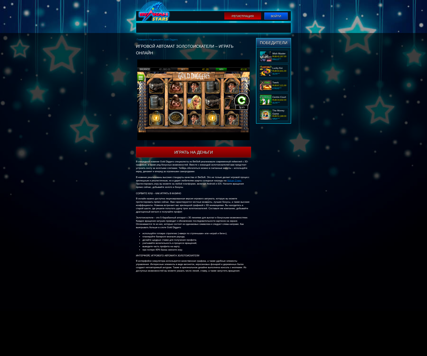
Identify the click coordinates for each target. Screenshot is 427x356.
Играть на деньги (193, 152)
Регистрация (243, 16)
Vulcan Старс (234, 180)
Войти (276, 16)
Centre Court (279, 82)
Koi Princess (278, 111)
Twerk (275, 68)
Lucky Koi (277, 53)
